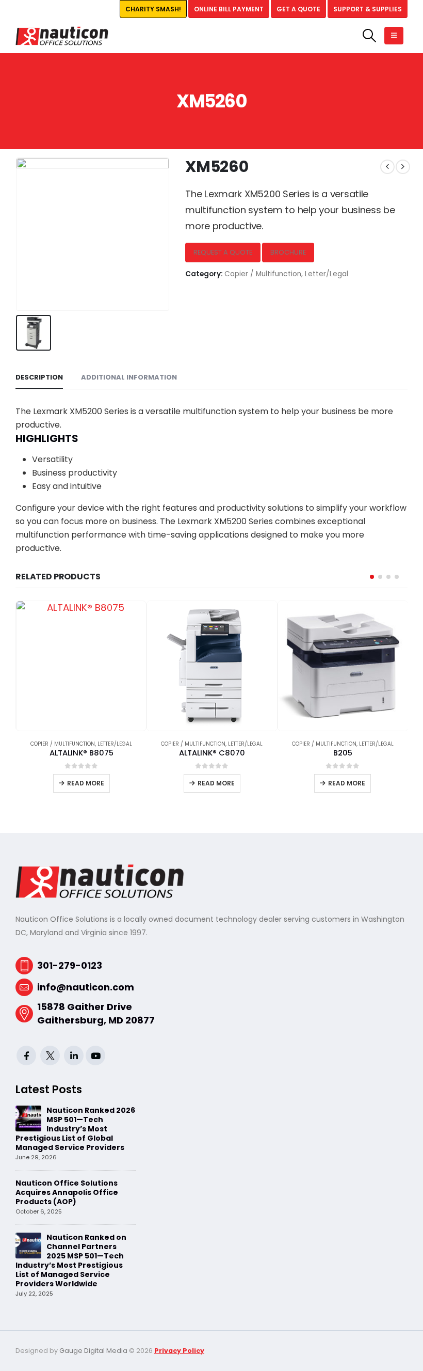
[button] (370, 35)
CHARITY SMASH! (153, 9)
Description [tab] (39, 377)
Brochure (288, 252)
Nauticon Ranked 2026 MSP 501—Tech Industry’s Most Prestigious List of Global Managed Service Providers (75, 1129)
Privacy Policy (179, 1350)
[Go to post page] (28, 1117)
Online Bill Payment (229, 9)
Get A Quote (298, 9)
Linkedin (74, 1055)
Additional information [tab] (129, 377)
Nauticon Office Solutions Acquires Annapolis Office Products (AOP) (66, 1192)
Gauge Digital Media (93, 1350)
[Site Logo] (61, 35)
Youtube (95, 1055)
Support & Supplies (367, 9)
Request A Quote (222, 252)
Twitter (50, 1055)
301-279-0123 (69, 965)
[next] (403, 167)
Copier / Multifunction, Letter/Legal (286, 274)
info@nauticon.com (85, 987)
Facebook (26, 1055)
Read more (85, 783)
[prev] (387, 167)
